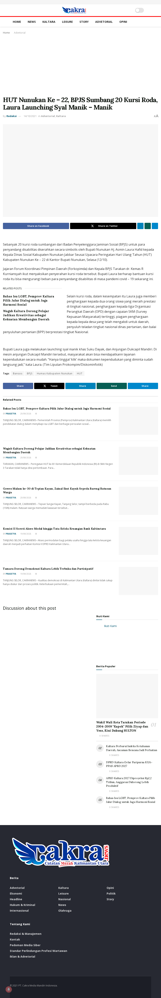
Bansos (17, 373)
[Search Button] (149, 10)
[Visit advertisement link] (80, 2)
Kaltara (48, 22)
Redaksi (11, 116)
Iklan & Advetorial (22, 956)
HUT (79, 373)
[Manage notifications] (8, 989)
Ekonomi (16, 893)
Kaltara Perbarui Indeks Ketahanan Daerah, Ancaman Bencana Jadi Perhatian (131, 748)
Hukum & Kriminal (22, 905)
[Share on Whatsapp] (148, 226)
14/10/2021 (30, 116)
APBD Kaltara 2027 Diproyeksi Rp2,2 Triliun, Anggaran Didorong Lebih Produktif (128, 782)
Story (84, 22)
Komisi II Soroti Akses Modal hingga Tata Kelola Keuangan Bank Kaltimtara (54, 528)
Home (17, 22)
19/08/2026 (25, 533)
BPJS (29, 373)
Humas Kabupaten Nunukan (54, 373)
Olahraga (64, 910)
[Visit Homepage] (74, 10)
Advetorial (104, 22)
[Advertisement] (80, 64)
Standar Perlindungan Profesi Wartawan (38, 951)
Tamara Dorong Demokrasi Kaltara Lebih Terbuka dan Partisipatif (48, 568)
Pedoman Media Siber (25, 945)
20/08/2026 (25, 413)
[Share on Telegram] (155, 226)
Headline (16, 899)
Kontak (15, 939)
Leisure (67, 22)
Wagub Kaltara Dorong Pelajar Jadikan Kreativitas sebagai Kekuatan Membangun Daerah (26, 315)
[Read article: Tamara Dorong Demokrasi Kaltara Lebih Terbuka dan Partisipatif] (138, 581)
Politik (111, 893)
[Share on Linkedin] (140, 226)
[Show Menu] (11, 10)
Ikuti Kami (102, 616)
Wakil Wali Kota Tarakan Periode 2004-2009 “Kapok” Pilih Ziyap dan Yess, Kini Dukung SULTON (122, 726)
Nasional (64, 899)
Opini (123, 22)
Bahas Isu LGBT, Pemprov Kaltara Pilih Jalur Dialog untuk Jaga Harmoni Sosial (28, 300)
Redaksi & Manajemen (25, 934)
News (32, 22)
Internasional (19, 910)
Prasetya (11, 413)
